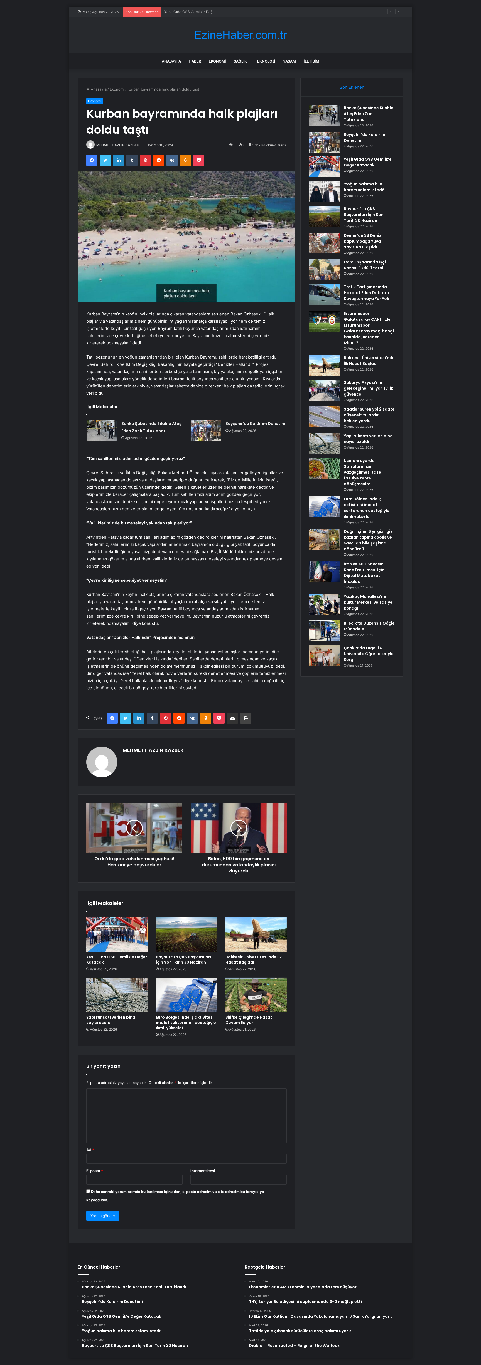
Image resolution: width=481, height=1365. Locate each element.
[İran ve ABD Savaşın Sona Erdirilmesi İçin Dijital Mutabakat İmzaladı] (324, 571)
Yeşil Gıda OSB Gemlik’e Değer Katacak (197, 11)
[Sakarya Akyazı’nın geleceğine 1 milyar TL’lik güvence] (324, 390)
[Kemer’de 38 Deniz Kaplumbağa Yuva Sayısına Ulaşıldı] (324, 243)
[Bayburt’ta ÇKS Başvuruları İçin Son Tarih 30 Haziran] (186, 934)
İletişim (311, 61)
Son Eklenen (352, 87)
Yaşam (289, 61)
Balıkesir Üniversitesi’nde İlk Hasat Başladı (253, 959)
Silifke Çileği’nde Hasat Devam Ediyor (248, 1020)
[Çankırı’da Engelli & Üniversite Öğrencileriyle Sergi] (324, 655)
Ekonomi (217, 61)
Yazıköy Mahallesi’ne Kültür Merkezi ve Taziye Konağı (368, 602)
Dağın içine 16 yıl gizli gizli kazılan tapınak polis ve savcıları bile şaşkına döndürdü (369, 540)
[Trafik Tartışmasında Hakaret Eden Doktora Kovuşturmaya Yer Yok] (324, 294)
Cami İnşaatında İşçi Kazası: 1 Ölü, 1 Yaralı (365, 265)
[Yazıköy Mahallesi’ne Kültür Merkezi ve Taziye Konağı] (324, 604)
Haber (195, 61)
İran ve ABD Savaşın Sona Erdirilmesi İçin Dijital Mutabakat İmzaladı (364, 572)
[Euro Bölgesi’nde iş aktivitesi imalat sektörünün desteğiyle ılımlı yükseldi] (186, 995)
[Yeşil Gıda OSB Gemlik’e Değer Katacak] (117, 934)
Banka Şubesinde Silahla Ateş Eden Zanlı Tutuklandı (369, 113)
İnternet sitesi (202, 1170)
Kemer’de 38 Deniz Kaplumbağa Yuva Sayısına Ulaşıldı (362, 241)
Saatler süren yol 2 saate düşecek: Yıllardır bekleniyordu (369, 415)
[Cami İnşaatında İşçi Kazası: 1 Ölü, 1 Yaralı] (324, 269)
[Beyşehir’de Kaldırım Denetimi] (206, 430)
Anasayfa (171, 61)
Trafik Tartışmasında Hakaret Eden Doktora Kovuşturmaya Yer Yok (366, 292)
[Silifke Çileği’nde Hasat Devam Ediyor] (256, 995)
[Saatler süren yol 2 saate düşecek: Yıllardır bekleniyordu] (324, 416)
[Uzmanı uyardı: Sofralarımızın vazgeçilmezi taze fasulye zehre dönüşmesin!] (324, 468)
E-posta (94, 1170)
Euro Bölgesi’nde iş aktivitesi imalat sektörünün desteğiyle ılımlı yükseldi (186, 1023)
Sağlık (240, 61)
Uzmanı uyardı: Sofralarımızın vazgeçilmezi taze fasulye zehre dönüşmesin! (362, 472)
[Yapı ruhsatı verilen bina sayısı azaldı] (117, 995)
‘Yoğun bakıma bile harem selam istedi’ (364, 187)
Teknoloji (265, 61)
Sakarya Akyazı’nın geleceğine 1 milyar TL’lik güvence (368, 388)
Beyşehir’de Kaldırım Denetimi (255, 423)
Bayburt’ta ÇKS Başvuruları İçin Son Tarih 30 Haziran (183, 959)
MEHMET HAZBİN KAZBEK (117, 145)
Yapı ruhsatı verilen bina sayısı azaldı (110, 1020)
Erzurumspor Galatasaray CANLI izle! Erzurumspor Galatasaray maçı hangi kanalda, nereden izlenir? (369, 328)
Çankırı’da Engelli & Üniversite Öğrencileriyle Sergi (369, 653)
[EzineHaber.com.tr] (240, 35)
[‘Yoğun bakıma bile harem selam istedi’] (324, 191)
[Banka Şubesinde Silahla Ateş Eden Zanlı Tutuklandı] (102, 430)
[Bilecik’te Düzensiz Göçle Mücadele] (324, 630)
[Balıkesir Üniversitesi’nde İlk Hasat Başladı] (256, 934)
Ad (90, 1150)
